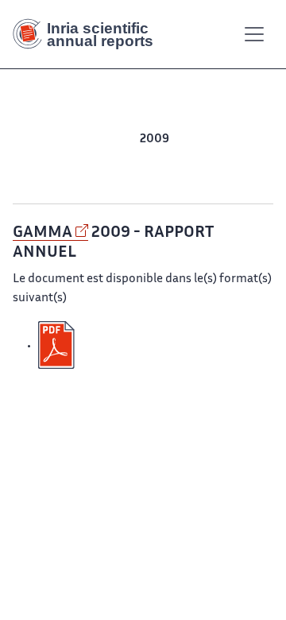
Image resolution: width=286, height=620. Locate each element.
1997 (129, 177)
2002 (130, 158)
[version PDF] (58, 345)
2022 (36, 139)
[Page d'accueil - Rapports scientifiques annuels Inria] (89, 34)
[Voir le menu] (254, 34)
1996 (157, 177)
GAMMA (42, 233)
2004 (68, 158)
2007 (217, 139)
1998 (251, 158)
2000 (191, 158)
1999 (222, 158)
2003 (99, 158)
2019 (124, 139)
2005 (37, 158)
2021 (65, 139)
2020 (94, 139)
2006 (248, 139)
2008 (186, 139)
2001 (160, 158)
